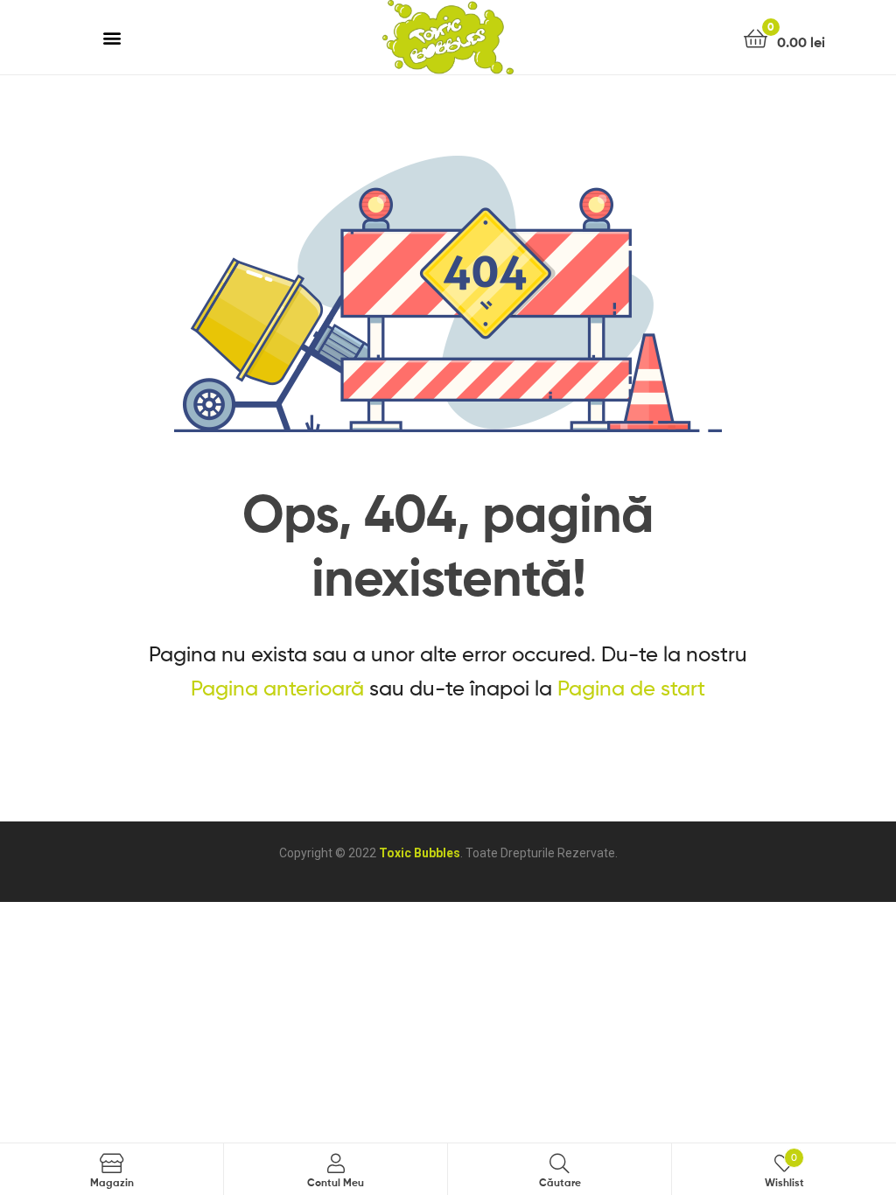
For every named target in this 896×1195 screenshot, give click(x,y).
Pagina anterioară (277, 688)
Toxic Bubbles (419, 853)
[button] (112, 37)
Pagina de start (631, 688)
